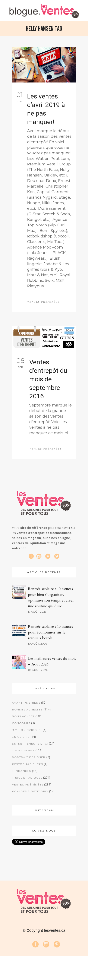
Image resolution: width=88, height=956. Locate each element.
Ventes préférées (43, 301)
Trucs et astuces (27, 777)
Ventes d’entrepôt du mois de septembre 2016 (48, 379)
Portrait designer (28, 757)
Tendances (21, 770)
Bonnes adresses (27, 709)
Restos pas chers (27, 764)
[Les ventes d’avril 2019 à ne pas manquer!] (44, 64)
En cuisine (21, 736)
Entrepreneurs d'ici (30, 743)
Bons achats (23, 716)
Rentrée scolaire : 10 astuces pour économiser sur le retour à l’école (50, 632)
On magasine (23, 750)
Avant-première (26, 702)
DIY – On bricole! (27, 730)
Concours (21, 723)
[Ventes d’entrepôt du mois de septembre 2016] (44, 337)
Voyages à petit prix (30, 791)
